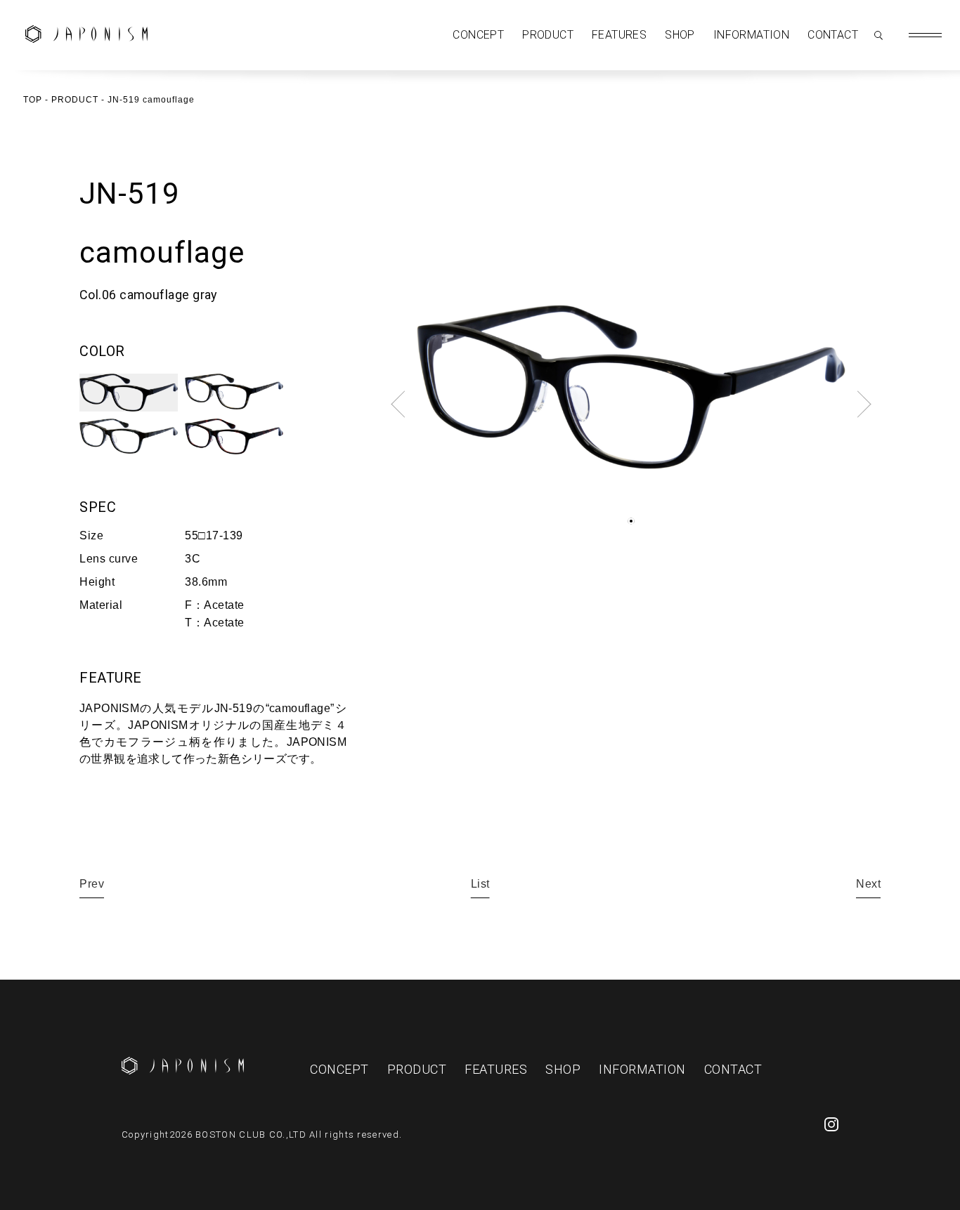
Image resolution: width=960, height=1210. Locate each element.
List (480, 884)
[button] (631, 521)
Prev (91, 884)
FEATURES (619, 34)
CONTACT (832, 34)
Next (868, 884)
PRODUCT (547, 34)
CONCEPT (478, 34)
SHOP (680, 34)
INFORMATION (751, 34)
